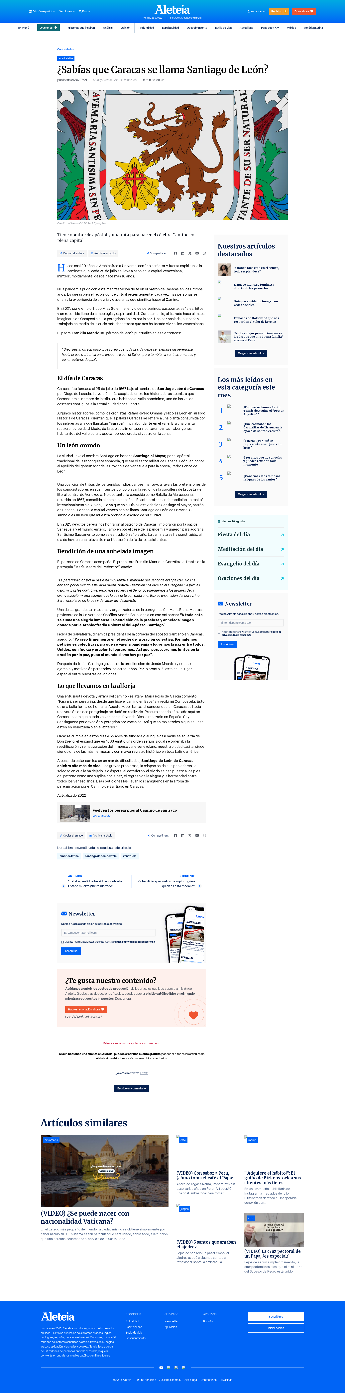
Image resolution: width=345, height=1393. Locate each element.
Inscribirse (70, 951)
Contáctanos (209, 1380)
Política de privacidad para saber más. (134, 941)
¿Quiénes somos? (170, 1380)
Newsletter (171, 1321)
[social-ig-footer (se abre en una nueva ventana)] (184, 1367)
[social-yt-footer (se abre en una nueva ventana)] (161, 1367)
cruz (250, 1218)
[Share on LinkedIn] (182, 253)
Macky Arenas (102, 80)
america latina (69, 856)
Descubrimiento (197, 28)
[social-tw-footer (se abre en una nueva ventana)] (176, 1367)
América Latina (313, 28)
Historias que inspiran (81, 28)
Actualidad (246, 28)
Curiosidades (65, 49)
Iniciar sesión (259, 11)
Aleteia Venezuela (125, 80)
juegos (184, 1209)
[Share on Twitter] (189, 253)
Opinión (125, 28)
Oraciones (46, 28)
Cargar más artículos (251, 353)
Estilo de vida (223, 28)
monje (252, 1140)
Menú (25, 28)
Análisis (108, 28)
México (291, 28)
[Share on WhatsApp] (204, 253)
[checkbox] (62, 942)
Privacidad (226, 1380)
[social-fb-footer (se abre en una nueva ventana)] (169, 1367)
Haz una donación (145, 1380)
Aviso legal (190, 1380)
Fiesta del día (234, 535)
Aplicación (171, 1327)
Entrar (144, 1073)
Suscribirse (276, 1316)
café (183, 1140)
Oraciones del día (239, 578)
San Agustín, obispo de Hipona (185, 17)
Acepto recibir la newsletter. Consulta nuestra (110, 941)
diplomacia (51, 1140)
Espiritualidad (170, 28)
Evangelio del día (239, 564)
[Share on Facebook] (175, 253)
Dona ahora (301, 11)
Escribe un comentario (131, 1088)
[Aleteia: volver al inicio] (172, 9)
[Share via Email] (197, 253)
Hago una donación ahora (84, 1009)
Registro (276, 11)
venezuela (129, 856)
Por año (208, 1321)
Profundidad (146, 28)
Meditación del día (240, 549)
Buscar (86, 11)
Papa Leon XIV (270, 28)
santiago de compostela (101, 856)
